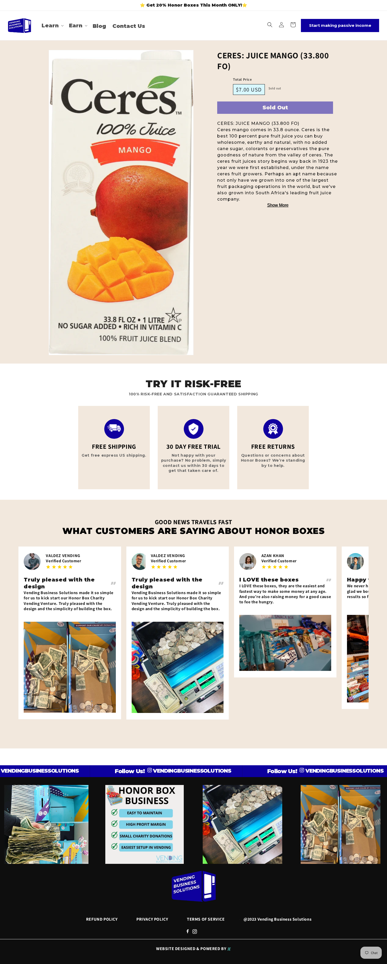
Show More (278, 205)
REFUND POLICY (102, 919)
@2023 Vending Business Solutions (277, 919)
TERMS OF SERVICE (206, 919)
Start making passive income (340, 25)
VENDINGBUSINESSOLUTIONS (164, 771)
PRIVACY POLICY (152, 919)
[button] (52, 25)
